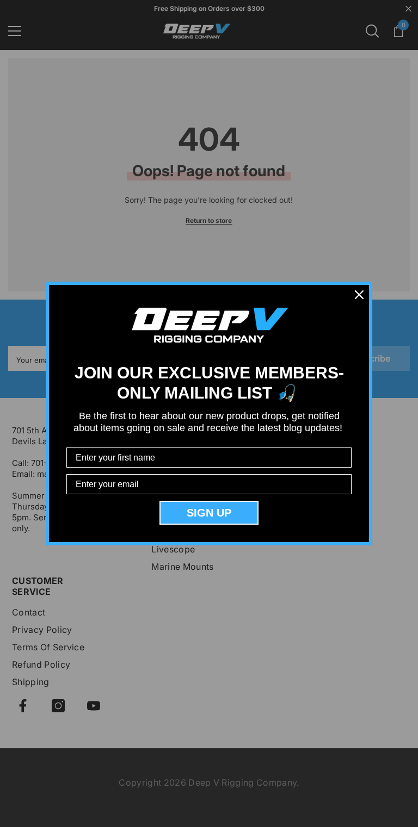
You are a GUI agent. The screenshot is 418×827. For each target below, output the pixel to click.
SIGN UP (209, 513)
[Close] (359, 295)
